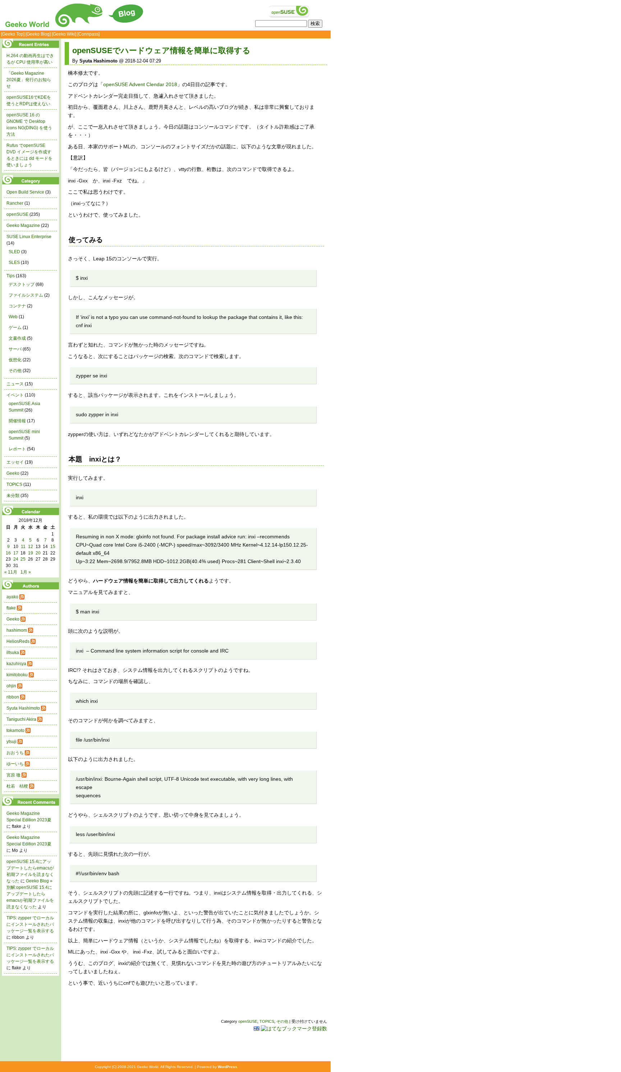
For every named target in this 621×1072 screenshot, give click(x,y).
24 (15, 559)
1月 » (25, 572)
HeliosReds (17, 641)
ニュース (15, 383)
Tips (10, 275)
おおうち (15, 752)
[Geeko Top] (12, 34)
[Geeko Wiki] (64, 34)
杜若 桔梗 (17, 786)
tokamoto (15, 730)
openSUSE (247, 1021)
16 (8, 553)
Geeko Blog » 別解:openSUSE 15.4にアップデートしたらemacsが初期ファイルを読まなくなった (30, 893)
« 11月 (10, 572)
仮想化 (15, 359)
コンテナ (17, 305)
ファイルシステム (26, 295)
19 (30, 553)
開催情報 (17, 420)
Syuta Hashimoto (23, 708)
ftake (11, 608)
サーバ (15, 349)
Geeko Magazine (23, 225)
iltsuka (12, 652)
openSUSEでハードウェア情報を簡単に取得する (161, 50)
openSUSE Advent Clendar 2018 (140, 84)
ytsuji (11, 741)
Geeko (12, 473)
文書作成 (17, 338)
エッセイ (15, 462)
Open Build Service (25, 192)
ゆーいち (15, 763)
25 (23, 559)
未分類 (12, 495)
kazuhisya (16, 663)
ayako (12, 596)
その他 (282, 1021)
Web (13, 316)
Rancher (14, 203)
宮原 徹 (13, 775)
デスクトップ (21, 284)
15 (52, 546)
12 (30, 546)
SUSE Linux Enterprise (28, 236)
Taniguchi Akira (21, 719)
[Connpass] (88, 34)
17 (15, 553)
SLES (14, 262)
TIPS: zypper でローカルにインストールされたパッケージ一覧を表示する (30, 924)
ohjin (11, 685)
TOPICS (266, 1021)
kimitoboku (17, 674)
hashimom (16, 630)
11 (23, 546)
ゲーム (15, 327)
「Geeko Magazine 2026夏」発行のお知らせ (28, 80)
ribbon (12, 697)
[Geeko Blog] (38, 34)
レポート (17, 448)
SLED (14, 251)
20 (38, 553)
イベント (15, 395)
